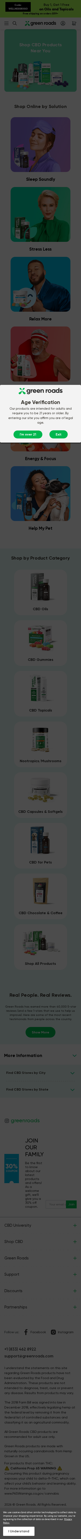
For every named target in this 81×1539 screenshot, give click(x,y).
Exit (58, 434)
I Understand (18, 1531)
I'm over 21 (28, 434)
